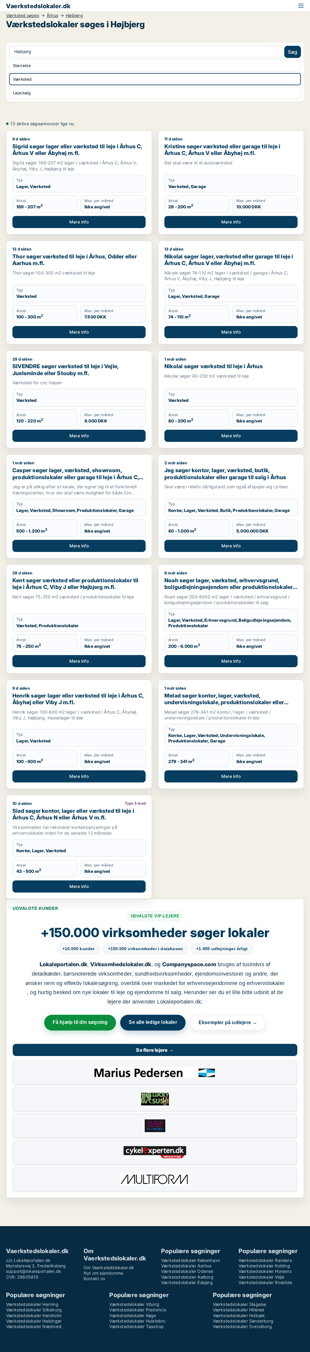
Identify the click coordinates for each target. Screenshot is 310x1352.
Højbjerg (74, 15)
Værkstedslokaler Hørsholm (33, 1315)
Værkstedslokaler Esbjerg (187, 1282)
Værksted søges (22, 15)
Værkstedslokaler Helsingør (33, 1320)
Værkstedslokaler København (190, 1260)
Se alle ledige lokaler (153, 1022)
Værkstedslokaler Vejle (261, 1277)
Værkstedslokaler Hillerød (239, 1309)
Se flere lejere (155, 1050)
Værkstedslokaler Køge (132, 1315)
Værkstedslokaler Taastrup (136, 1326)
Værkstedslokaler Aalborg (187, 1277)
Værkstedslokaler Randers (265, 1260)
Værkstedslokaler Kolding (264, 1265)
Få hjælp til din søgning (80, 1022)
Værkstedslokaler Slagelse (239, 1304)
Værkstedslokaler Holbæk (239, 1315)
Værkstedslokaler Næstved (33, 1326)
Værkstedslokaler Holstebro (137, 1320)
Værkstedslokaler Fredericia (137, 1309)
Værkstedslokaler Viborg (134, 1304)
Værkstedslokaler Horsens (265, 1271)
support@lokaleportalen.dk (33, 1271)
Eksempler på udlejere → (228, 1022)
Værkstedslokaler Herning (32, 1304)
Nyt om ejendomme (103, 1273)
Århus (52, 15)
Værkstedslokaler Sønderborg (243, 1320)
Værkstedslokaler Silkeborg (34, 1309)
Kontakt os (94, 1278)
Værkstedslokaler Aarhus (186, 1265)
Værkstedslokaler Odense (187, 1271)
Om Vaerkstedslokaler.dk (109, 1267)
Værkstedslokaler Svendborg (242, 1326)
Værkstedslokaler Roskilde (265, 1282)
